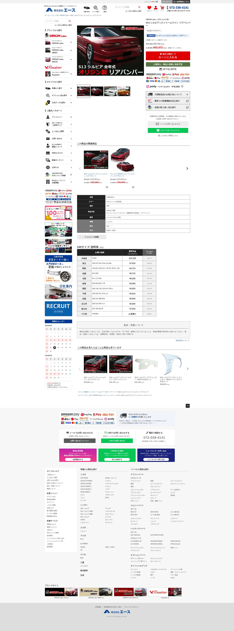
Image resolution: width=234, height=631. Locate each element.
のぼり (173, 578)
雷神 (132, 486)
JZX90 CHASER (85, 483)
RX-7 (82, 539)
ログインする (51, 496)
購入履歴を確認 (52, 511)
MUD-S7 (133, 512)
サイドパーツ (155, 518)
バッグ (153, 578)
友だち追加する (117, 459)
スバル (83, 554)
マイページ (50, 502)
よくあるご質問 (52, 477)
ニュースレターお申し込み (55, 538)
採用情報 (50, 547)
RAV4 (107, 497)
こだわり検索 (51, 505)
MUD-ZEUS (154, 512)
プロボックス (109, 495)
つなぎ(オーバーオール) (158, 569)
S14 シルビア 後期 (86, 514)
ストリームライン (109, 395)
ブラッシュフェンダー (138, 495)
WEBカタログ (51, 524)
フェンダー (134, 524)
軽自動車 (84, 570)
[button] (80, 168)
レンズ (173, 492)
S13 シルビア (84, 517)
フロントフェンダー (137, 490)
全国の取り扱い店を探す (165, 107)
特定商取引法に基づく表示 (112, 607)
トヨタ (83, 474)
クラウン (108, 481)
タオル (153, 572)
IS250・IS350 (109, 547)
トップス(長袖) (135, 575)
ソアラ (107, 489)
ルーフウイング (156, 492)
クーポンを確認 (52, 513)
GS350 (82, 547)
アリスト (108, 486)
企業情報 (98, 607)
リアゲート (174, 518)
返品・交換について (53, 486)
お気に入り (50, 508)
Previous (80, 51)
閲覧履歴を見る (52, 516)
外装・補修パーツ (156, 501)
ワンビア (108, 508)
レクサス (84, 544)
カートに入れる (168, 56)
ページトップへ (188, 406)
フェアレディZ (110, 511)
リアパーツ (112, 392)
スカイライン (109, 514)
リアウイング (155, 490)
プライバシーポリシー (131, 607)
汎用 (82, 575)
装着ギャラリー (52, 527)
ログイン (168, 2)
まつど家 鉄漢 (155, 515)
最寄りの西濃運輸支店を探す (167, 101)
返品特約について (182, 340)
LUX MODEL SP (136, 541)
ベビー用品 (174, 575)
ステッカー (134, 569)
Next (141, 51)
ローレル (108, 517)
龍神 (152, 481)
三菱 (82, 562)
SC (81, 550)
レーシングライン (156, 484)
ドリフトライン (136, 481)
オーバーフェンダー (137, 548)
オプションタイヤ (156, 558)
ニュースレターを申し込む (156, 459)
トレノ (82, 497)
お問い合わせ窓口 (52, 480)
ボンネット (154, 495)
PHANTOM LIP (175, 541)
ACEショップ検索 (53, 533)
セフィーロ (108, 520)
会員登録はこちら (182, 2)
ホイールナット (156, 561)
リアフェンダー (136, 492)
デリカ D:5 (84, 566)
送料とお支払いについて (55, 483)
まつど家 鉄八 (175, 515)
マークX (83, 500)
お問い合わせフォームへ (79, 441)
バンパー (153, 521)
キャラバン (108, 522)
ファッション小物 (176, 569)
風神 (132, 484)
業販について (51, 489)
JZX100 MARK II (85, 489)
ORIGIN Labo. (64, 15)
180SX (82, 520)
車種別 (86, 392)
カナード (153, 498)
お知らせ (50, 530)
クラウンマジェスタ (111, 483)
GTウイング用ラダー (137, 558)
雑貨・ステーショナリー (179, 572)
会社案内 (50, 535)
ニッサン (93, 392)
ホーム (47, 15)
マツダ (83, 536)
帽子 (152, 575)
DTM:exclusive (175, 544)
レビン (82, 495)
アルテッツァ (109, 492)
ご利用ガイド (51, 475)
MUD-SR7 (134, 515)
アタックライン (156, 486)
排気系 (173, 495)
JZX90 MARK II (85, 492)
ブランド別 (54, 15)
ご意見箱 (50, 544)
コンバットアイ (136, 498)
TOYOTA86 (84, 478)
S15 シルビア (84, 508)
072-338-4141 (154, 437)
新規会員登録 (51, 499)
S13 (106, 392)
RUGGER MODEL (157, 541)
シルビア (100, 392)
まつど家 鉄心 (175, 512)
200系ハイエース (111, 478)
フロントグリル (136, 518)
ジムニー (83, 531)
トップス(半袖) (135, 572)
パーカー (133, 578)
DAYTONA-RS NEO (157, 535)
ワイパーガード (156, 550)
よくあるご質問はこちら (169, 135)
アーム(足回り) (175, 490)
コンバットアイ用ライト (139, 561)
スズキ (83, 528)
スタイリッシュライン (178, 484)
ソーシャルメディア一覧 (55, 541)
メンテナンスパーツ (177, 521)
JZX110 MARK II (85, 486)
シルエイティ (84, 522)
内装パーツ (174, 548)
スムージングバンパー (158, 548)
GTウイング (134, 501)
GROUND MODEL (157, 544)
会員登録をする (78, 459)
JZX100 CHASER (86, 481)
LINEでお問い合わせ (117, 441)
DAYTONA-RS (135, 535)
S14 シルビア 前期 (86, 511)
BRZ (81, 558)
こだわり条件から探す (134, 11)
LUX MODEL (135, 544)
